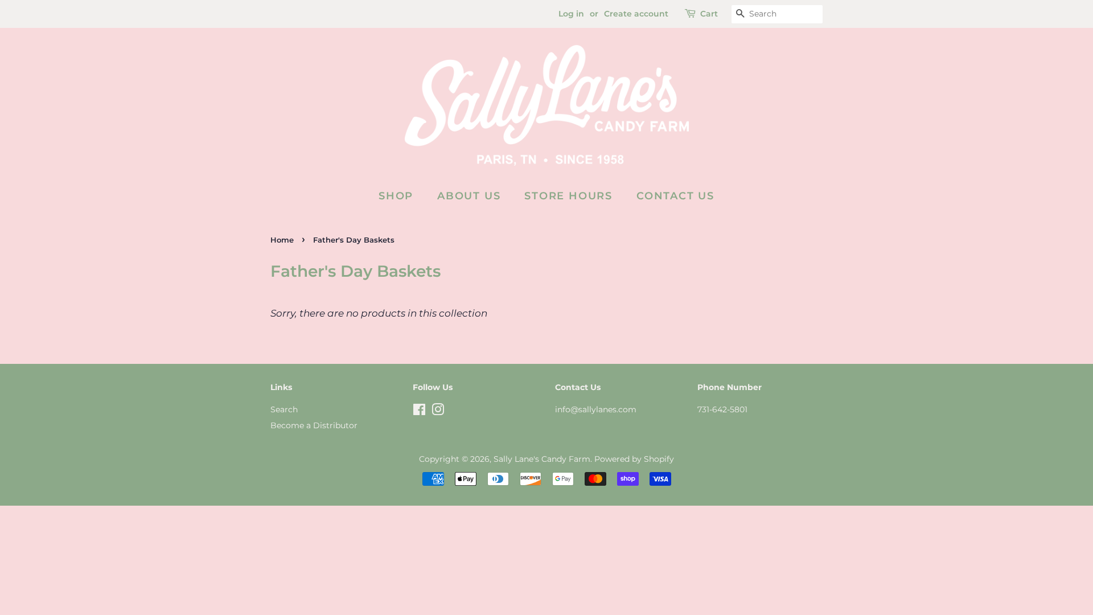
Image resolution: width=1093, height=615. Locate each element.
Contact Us (675, 196)
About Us (468, 196)
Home (282, 240)
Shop (396, 196)
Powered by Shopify (634, 459)
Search (284, 409)
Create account (636, 14)
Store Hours (568, 196)
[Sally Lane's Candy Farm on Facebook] (419, 412)
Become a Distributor (314, 425)
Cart (709, 14)
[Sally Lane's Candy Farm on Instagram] (438, 412)
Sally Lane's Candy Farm (542, 459)
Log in (571, 14)
